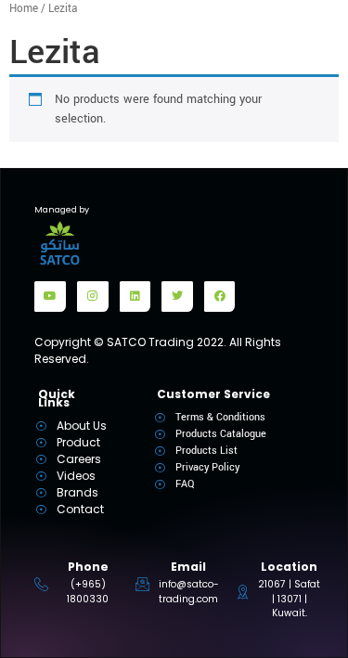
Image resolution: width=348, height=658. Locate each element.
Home (23, 9)
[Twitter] (177, 297)
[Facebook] (220, 297)
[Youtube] (50, 297)
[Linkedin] (135, 297)
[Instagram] (93, 297)
